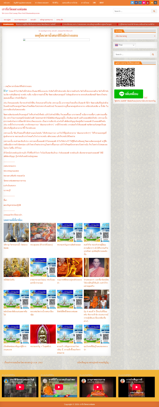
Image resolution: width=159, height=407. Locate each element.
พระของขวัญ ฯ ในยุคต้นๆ (40, 346)
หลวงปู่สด (7, 20)
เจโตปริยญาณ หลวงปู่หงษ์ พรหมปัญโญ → (94, 362)
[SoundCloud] (151, 2)
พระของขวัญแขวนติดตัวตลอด (69, 245)
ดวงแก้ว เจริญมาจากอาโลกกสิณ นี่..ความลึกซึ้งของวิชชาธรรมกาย (68, 349)
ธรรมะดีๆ (60, 20)
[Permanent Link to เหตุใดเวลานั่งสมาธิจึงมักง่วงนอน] (56, 60)
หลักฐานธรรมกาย (46, 20)
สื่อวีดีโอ (55, 2)
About (102, 2)
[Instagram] (140, 2)
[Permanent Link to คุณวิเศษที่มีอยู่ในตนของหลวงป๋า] (96, 334)
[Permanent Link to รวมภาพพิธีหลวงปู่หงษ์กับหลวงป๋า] (69, 267)
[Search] (155, 2)
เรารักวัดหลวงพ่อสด (14, 9)
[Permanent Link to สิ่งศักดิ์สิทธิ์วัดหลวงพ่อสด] (69, 299)
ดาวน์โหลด (85, 2)
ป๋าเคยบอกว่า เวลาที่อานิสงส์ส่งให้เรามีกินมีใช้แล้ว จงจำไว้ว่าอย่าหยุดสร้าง (96, 283)
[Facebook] (136, 2)
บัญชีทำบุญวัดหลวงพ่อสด (22, 2)
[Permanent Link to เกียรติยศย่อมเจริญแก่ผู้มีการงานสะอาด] (16, 334)
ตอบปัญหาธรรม (46, 31)
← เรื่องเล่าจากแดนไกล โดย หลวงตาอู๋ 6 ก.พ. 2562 (22, 362)
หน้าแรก (7, 2)
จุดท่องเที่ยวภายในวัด (69, 2)
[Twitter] (132, 2)
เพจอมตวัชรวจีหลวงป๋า (65, 31)
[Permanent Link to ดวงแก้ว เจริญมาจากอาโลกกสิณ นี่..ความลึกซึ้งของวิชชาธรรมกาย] (69, 334)
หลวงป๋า (33, 20)
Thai (120, 45)
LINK (94, 2)
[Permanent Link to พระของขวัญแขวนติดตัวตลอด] (69, 232)
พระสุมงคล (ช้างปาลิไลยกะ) (41, 245)
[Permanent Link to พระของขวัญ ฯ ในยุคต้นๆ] (43, 334)
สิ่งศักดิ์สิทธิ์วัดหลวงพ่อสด (67, 311)
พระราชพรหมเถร (20, 20)
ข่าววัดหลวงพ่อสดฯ (42, 2)
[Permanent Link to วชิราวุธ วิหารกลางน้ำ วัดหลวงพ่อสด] (16, 232)
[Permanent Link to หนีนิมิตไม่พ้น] (16, 267)
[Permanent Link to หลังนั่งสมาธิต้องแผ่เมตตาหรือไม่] (16, 299)
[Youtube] (147, 2)
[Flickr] (143, 2)
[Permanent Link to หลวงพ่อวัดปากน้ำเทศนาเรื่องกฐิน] (43, 299)
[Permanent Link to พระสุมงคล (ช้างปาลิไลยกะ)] (43, 232)
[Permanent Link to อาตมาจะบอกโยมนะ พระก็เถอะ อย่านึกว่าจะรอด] (43, 267)
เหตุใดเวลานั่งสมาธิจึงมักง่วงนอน (56, 35)
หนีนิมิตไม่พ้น (9, 280)
